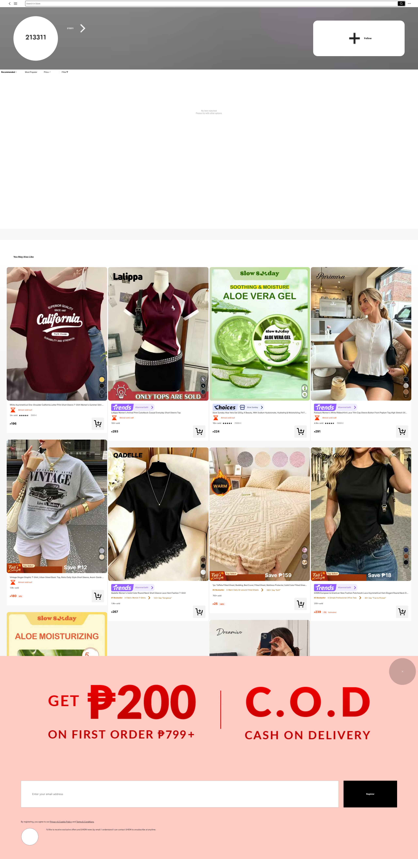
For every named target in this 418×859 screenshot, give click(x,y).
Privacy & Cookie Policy (61, 821)
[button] (10, 3)
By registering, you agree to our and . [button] (57, 821)
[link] (36, 38)
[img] (57, 568)
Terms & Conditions (85, 821)
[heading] (183, 28)
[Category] (15, 3)
